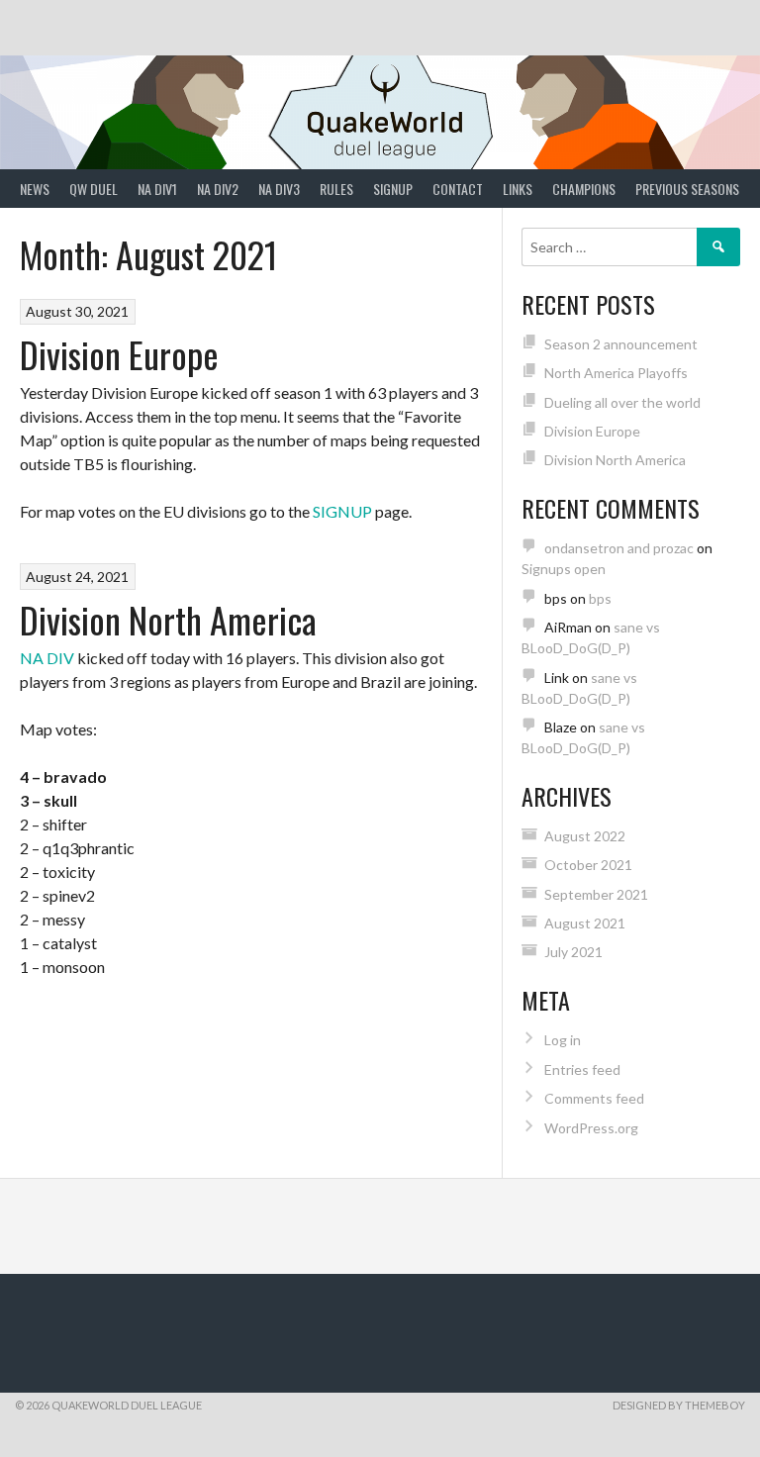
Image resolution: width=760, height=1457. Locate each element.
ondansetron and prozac (619, 547)
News (34, 188)
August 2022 (584, 835)
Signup (393, 188)
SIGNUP (342, 511)
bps (600, 598)
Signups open (564, 568)
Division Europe (119, 354)
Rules (336, 188)
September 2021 (596, 894)
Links (517, 188)
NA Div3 (279, 188)
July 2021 (573, 951)
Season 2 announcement (621, 344)
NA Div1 (157, 188)
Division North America (168, 619)
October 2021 (588, 864)
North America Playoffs (616, 372)
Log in (562, 1039)
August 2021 (584, 923)
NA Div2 (217, 188)
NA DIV (47, 657)
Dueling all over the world (622, 402)
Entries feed (582, 1069)
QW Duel (93, 188)
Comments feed (594, 1098)
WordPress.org (591, 1127)
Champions (584, 188)
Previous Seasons (687, 188)
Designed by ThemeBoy (679, 1405)
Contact (457, 188)
